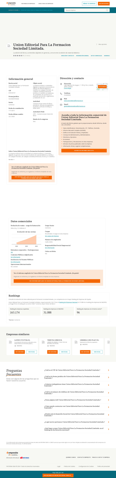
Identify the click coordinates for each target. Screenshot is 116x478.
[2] (16, 55)
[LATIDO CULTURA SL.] (10, 342)
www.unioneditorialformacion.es (73, 101)
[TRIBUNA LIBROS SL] (43, 342)
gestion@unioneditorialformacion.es (74, 106)
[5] (21, 55)
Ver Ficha (31, 352)
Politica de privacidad (103, 466)
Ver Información (15, 257)
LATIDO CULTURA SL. (22, 340)
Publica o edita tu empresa (101, 457)
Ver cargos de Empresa (52, 236)
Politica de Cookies (69, 466)
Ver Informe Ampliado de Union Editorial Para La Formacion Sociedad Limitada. (32, 177)
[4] (19, 55)
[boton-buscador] (107, 10)
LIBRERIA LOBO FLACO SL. (89, 340)
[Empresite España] (11, 3)
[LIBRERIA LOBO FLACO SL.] (76, 342)
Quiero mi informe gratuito (84, 150)
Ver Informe (19, 352)
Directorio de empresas (46, 3)
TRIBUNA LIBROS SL (54, 340)
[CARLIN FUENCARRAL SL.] (108, 342)
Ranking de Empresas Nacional (68, 302)
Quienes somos (71, 457)
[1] (14, 55)
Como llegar (67, 88)
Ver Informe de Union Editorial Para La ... (58, 475)
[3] (18, 55)
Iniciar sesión (104, 3)
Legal (58, 466)
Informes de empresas (28, 3)
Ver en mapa (102, 86)
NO (12, 252)
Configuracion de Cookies (86, 466)
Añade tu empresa (89, 3)
